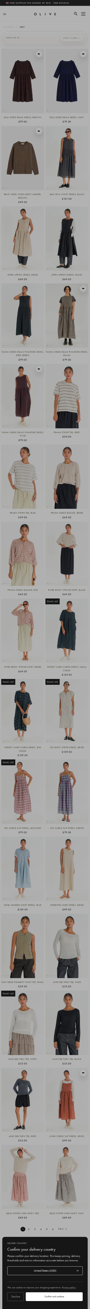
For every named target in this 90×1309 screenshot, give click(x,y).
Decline (15, 1296)
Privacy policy (69, 1287)
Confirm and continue (54, 1296)
